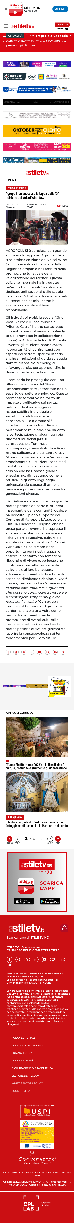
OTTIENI (60, 9)
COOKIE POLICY (21, 1091)
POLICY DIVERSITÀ (23, 1060)
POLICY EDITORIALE (23, 1037)
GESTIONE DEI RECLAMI (26, 1075)
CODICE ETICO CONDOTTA (27, 1045)
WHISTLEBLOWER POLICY (27, 1083)
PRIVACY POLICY (22, 1053)
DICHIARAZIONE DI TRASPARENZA (32, 1068)
